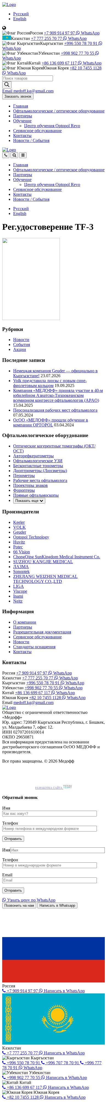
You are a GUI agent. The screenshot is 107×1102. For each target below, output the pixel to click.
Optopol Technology (31, 537)
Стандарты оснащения (34, 646)
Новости (31, 140)
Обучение (22, 120)
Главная (20, 106)
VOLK (19, 527)
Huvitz (19, 542)
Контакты (22, 135)
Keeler (19, 522)
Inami (18, 596)
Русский (21, 13)
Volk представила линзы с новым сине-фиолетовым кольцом (50, 383)
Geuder (19, 532)
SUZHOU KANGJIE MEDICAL (43, 561)
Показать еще (27, 501)
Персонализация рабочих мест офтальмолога (55, 410)
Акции (19, 349)
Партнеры (22, 116)
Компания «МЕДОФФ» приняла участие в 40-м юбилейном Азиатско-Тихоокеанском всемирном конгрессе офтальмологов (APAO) (58, 395)
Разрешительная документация (42, 632)
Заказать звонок (17, 96)
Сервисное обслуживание (37, 130)
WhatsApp (90, 33)
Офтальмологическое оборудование (59, 111)
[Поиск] (7, 85)
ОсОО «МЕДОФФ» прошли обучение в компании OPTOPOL (50, 422)
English (19, 18)
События (21, 344)
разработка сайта (49, 787)
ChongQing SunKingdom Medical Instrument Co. (56, 556)
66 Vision (21, 551)
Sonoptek (21, 571)
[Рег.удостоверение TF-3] (31, 318)
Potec (18, 547)
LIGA (18, 586)
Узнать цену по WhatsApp (30, 900)
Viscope (20, 591)
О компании (24, 622)
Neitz (17, 601)
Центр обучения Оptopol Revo (52, 125)
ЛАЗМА (21, 566)
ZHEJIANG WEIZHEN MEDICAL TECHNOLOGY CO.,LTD (45, 579)
